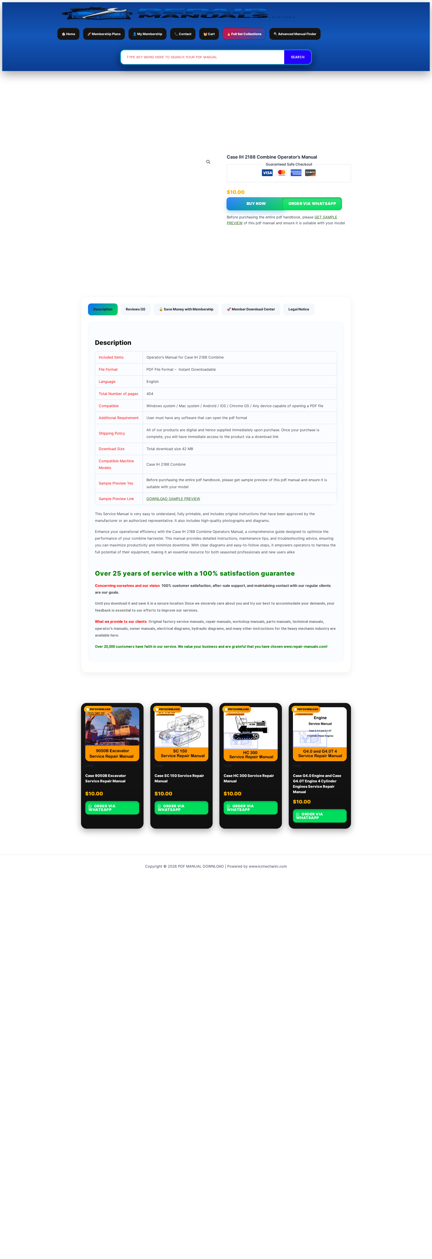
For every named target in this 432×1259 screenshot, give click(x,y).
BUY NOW (256, 203)
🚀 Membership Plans (104, 34)
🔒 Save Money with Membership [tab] (186, 309)
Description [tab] (102, 309)
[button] (208, 162)
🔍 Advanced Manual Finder (295, 34)
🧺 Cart (209, 34)
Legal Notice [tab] (298, 309)
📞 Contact (182, 34)
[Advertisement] (216, 104)
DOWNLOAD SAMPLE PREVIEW (173, 498)
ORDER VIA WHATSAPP (312, 203)
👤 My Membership (147, 34)
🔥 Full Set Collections (244, 34)
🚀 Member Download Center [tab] (251, 309)
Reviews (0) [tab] (135, 309)
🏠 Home (68, 34)
